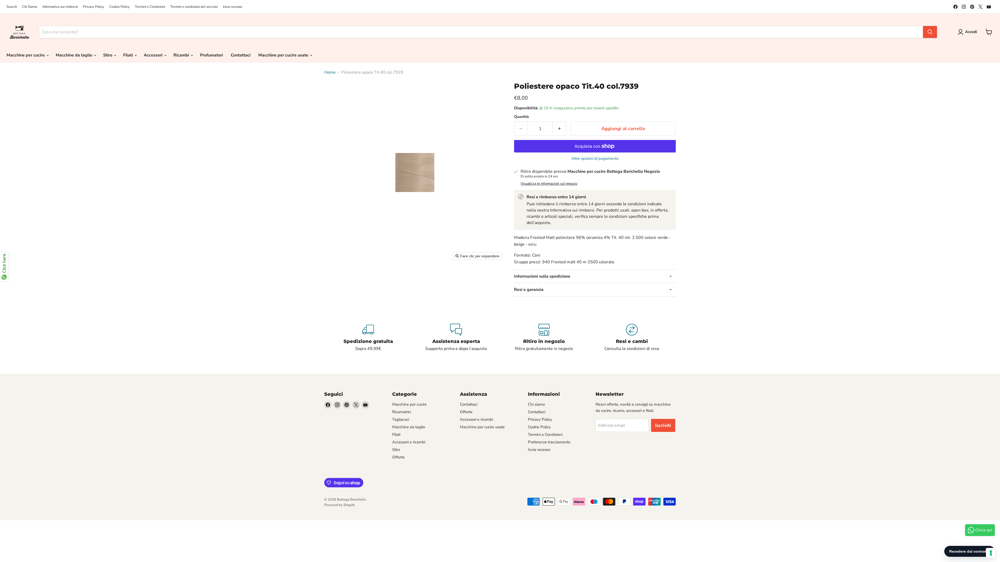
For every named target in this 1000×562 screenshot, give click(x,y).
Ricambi (181, 55)
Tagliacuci (400, 419)
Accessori (154, 55)
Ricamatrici (401, 411)
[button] (968, 32)
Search (12, 7)
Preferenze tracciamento (549, 442)
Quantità (521, 117)
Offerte (398, 457)
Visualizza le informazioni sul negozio (549, 184)
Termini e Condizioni (150, 7)
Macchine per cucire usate (283, 55)
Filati (128, 55)
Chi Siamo (29, 7)
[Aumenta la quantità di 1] (559, 129)
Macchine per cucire (26, 55)
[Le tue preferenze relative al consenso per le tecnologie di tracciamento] (991, 553)
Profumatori (211, 55)
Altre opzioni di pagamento (594, 158)
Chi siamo (536, 404)
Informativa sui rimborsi (60, 7)
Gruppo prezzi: (527, 262)
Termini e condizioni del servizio (194, 7)
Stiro (108, 55)
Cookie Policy (119, 7)
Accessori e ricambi (408, 442)
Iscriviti (663, 425)
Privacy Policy (93, 7)
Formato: (522, 255)
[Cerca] (930, 32)
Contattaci (241, 55)
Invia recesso (232, 7)
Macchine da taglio (74, 55)
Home (330, 72)
